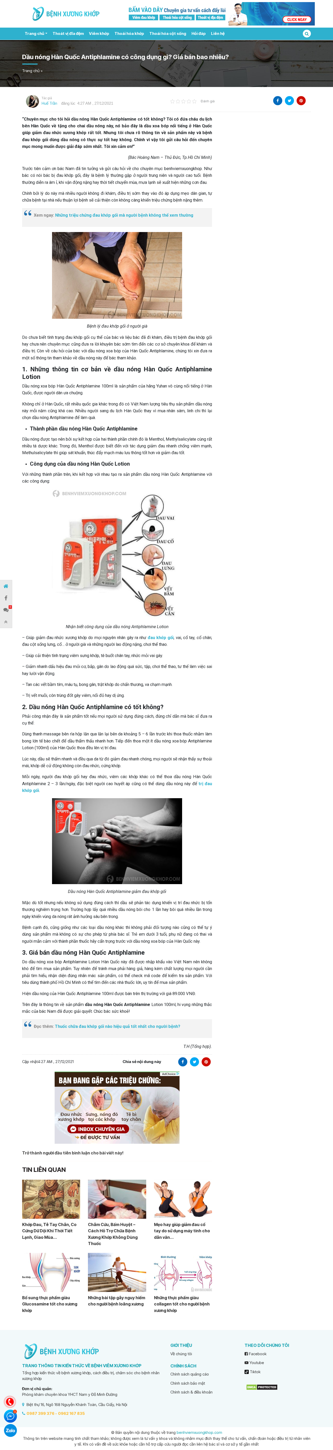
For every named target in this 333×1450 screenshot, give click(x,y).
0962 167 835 (71, 1413)
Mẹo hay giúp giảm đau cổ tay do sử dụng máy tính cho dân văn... (182, 1231)
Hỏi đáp (198, 33)
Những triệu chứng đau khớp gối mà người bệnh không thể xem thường (124, 215)
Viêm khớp (99, 33)
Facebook (257, 1353)
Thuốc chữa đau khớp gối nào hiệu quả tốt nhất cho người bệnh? (117, 1026)
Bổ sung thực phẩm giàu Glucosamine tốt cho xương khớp (49, 1304)
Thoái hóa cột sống (167, 33)
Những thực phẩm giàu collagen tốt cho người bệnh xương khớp (182, 1304)
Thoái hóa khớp (129, 33)
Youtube (256, 1362)
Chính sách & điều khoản (191, 1392)
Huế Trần (49, 103)
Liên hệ (218, 33)
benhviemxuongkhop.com (199, 1432)
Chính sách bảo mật (187, 1383)
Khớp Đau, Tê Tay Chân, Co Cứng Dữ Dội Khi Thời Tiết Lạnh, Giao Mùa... (49, 1231)
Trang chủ (34, 33)
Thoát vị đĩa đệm (68, 33)
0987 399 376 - (42, 1413)
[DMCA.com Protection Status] (262, 1387)
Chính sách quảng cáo (189, 1374)
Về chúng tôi (181, 1353)
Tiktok (254, 1371)
